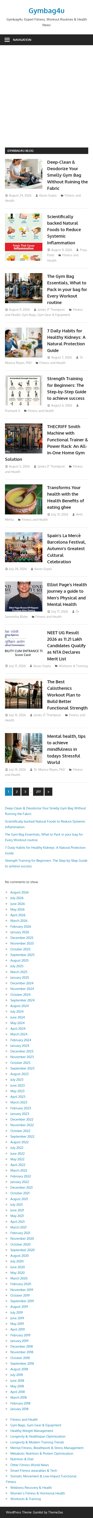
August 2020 (19, 1256)
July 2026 (17, 898)
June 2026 (17, 904)
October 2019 (20, 1295)
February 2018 (20, 1403)
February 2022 (20, 1176)
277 (38, 791)
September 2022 (22, 1136)
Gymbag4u (46, 10)
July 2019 (16, 1312)
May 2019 (17, 1324)
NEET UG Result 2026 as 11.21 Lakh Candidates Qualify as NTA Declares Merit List (66, 645)
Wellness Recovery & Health (31, 1488)
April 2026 (18, 915)
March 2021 (18, 1227)
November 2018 (21, 1352)
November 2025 (22, 943)
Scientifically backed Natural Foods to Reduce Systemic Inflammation (64, 229)
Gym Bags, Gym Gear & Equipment (46, 315)
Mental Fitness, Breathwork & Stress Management (46, 1448)
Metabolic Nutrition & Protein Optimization (41, 1453)
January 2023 (19, 1114)
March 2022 (18, 1170)
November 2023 (22, 1057)
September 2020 (22, 1250)
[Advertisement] (46, 98)
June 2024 (17, 1017)
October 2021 (20, 1193)
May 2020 (17, 1273)
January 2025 (19, 977)
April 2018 (17, 1392)
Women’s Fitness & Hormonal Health (37, 1493)
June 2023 (17, 1085)
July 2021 (16, 1205)
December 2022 (21, 1119)
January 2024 (19, 1046)
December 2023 (21, 1051)
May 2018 (17, 1386)
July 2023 (16, 1080)
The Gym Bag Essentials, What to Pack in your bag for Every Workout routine (67, 289)
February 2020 (20, 1284)
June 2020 (17, 1267)
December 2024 (22, 983)
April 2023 (17, 1097)
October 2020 (20, 1244)
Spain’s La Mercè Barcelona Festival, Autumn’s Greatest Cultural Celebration (66, 548)
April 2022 (17, 1165)
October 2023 (20, 1063)
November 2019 (21, 1290)
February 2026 (20, 926)
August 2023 (19, 1074)
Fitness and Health (52, 363)
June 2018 (17, 1381)
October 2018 (20, 1358)
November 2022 (22, 1125)
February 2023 (20, 1108)
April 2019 (17, 1329)
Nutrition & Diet (22, 1459)
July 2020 (17, 1261)
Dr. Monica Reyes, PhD (49, 769)
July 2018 (16, 1375)
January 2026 (19, 932)
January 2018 (19, 1409)
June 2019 (17, 1318)
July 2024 (17, 1011)
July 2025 (17, 966)
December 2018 (21, 1346)
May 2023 (17, 1091)
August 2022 (19, 1142)
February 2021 (20, 1233)
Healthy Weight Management (31, 1431)
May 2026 (17, 909)
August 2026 (19, 892)
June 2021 (17, 1210)
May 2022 (17, 1159)
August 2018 (19, 1369)
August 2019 (19, 1307)
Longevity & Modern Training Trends (37, 1442)
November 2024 (22, 989)
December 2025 (22, 938)
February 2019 (20, 1335)
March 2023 (18, 1102)
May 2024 (17, 1023)
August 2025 (19, 960)
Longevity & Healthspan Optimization (38, 1436)
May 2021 (17, 1216)
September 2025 (22, 955)
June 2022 (17, 1153)
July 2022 (16, 1148)
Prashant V (12, 411)
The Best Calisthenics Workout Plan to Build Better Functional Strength (67, 695)
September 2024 (22, 1000)
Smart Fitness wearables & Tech (33, 1470)
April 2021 (17, 1222)
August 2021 (19, 1199)
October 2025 (20, 949)
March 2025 (18, 972)
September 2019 (22, 1301)
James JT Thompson (51, 309)
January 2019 (19, 1341)
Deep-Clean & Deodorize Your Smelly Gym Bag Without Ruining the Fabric (67, 175)
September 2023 (22, 1068)
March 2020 (18, 1278)
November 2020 (22, 1238)
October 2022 (20, 1131)
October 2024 (20, 995)
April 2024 (18, 1028)
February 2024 (20, 1040)
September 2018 (22, 1363)
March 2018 (18, 1397)
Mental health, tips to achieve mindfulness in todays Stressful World (66, 749)
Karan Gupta (48, 195)
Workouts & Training (73, 666)
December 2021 (21, 1187)
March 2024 (18, 1034)
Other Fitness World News (29, 1465)
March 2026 (18, 921)
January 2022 (19, 1182)
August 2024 (19, 1006)
